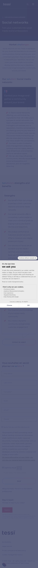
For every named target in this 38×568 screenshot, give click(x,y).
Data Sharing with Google (11, 297)
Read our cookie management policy (12, 282)
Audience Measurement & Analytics (14, 291)
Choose (9, 305)
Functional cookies (9, 289)
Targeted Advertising (10, 295)
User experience (8, 293)
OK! (28, 305)
